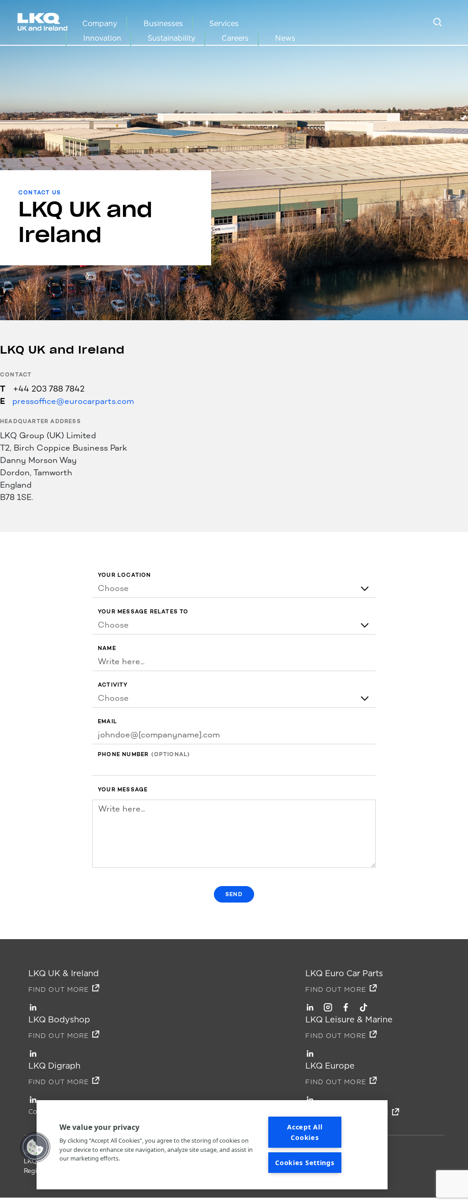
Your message (123, 790)
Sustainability (171, 38)
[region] (212, 1144)
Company (99, 23)
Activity (113, 685)
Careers (235, 38)
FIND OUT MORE (58, 989)
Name (107, 648)
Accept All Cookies (304, 1132)
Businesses (163, 23)
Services (224, 23)
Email (107, 722)
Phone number (123, 755)
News (285, 38)
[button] (35, 1147)
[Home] (44, 22)
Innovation (102, 38)
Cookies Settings (305, 1162)
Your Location (124, 575)
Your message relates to (143, 612)
